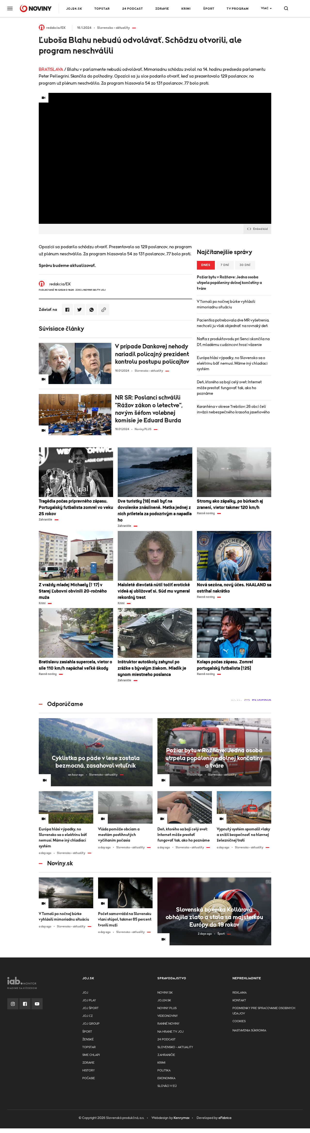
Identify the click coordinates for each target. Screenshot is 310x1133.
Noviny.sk (165, 992)
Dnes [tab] (205, 265)
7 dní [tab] (225, 265)
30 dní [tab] (245, 265)
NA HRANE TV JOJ (170, 1031)
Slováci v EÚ (167, 1086)
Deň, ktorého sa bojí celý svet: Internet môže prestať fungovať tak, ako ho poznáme (229, 387)
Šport (208, 8)
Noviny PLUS (167, 1008)
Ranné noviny (168, 1023)
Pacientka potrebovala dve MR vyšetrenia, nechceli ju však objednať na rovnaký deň (233, 323)
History (88, 1070)
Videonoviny (167, 1016)
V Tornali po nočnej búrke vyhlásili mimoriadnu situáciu (226, 304)
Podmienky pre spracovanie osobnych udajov (263, 1011)
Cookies (239, 1021)
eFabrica (224, 1118)
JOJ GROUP (91, 1023)
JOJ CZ (87, 1016)
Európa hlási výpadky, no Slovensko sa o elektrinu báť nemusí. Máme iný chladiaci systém (232, 363)
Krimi (186, 8)
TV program (238, 8)
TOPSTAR (102, 8)
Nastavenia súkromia (249, 1030)
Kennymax (181, 1118)
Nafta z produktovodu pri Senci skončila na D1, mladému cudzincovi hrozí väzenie (233, 341)
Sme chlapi (91, 1055)
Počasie (88, 1078)
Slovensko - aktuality (175, 1047)
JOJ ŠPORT (90, 1008)
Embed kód (260, 228)
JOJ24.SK (74, 8)
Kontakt (239, 1000)
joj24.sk (164, 1000)
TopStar (89, 1047)
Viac (265, 8)
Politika (163, 1070)
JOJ (85, 992)
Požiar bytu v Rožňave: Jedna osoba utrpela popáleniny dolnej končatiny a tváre (229, 282)
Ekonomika (166, 1078)
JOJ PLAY (89, 1000)
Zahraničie (166, 1055)
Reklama (239, 992)
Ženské (88, 1039)
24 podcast (132, 8)
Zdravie (162, 8)
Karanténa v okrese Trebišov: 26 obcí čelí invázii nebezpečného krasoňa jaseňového (233, 409)
